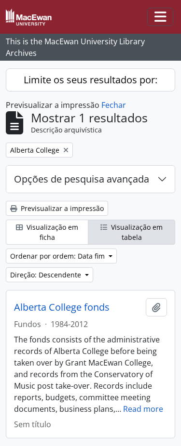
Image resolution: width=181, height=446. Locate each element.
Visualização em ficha (51, 232)
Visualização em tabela (136, 232)
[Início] (32, 17)
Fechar (113, 105)
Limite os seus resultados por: (90, 79)
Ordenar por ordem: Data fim (58, 256)
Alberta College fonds (62, 307)
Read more (143, 409)
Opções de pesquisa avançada (81, 178)
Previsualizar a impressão (61, 208)
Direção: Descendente (46, 274)
